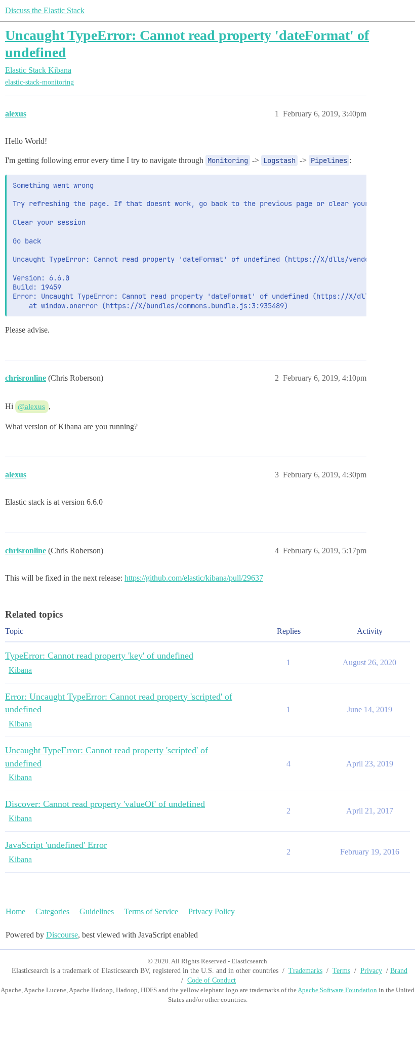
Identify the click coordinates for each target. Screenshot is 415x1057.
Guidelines (96, 911)
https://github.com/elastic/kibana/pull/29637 (193, 578)
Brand (398, 970)
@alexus (31, 406)
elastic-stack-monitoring (39, 82)
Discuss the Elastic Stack (45, 10)
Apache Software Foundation (337, 990)
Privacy (371, 970)
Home (15, 911)
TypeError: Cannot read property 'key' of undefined (99, 656)
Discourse (62, 934)
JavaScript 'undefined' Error (56, 845)
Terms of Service (151, 911)
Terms (341, 970)
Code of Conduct (211, 980)
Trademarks (305, 970)
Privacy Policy (211, 911)
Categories (52, 911)
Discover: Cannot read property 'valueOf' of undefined (105, 804)
